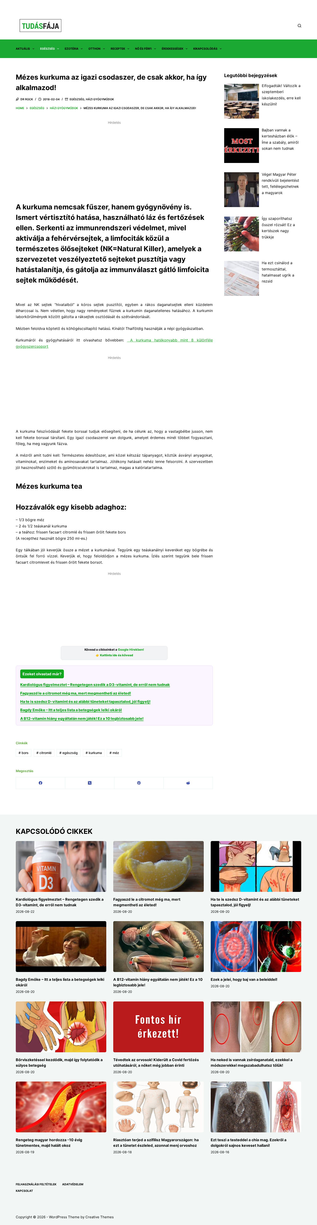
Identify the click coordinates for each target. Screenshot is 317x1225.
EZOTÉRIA (71, 48)
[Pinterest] (139, 783)
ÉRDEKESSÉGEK (172, 48)
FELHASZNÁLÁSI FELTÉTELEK (36, 1184)
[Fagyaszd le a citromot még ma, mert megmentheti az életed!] (158, 866)
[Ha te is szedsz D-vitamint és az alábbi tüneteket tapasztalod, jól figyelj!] (256, 866)
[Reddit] (188, 783)
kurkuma (94, 753)
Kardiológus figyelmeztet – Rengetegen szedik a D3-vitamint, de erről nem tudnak (95, 684)
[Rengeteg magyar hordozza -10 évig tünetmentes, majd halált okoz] (61, 1107)
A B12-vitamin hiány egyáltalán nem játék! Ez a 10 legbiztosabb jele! (81, 718)
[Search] (299, 25)
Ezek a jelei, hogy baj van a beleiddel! (244, 979)
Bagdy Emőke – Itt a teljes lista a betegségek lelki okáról (71, 710)
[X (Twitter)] (89, 783)
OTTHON (94, 48)
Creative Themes (99, 1217)
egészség (68, 753)
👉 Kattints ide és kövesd (114, 655)
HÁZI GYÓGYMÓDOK (100, 99)
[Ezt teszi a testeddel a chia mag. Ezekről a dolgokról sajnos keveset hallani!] (256, 1107)
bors (24, 753)
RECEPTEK (118, 48)
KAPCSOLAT (24, 1191)
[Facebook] (40, 783)
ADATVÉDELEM (72, 1184)
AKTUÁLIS (23, 48)
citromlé (44, 753)
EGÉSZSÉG (47, 48)
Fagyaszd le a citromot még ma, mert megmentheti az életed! (75, 693)
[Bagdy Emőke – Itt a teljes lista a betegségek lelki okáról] (61, 946)
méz (114, 753)
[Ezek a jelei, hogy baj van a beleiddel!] (256, 946)
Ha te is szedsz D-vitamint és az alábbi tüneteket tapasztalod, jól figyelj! (85, 701)
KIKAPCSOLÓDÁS (205, 48)
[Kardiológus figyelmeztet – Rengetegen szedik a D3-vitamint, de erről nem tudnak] (61, 866)
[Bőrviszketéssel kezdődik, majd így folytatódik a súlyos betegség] (61, 1026)
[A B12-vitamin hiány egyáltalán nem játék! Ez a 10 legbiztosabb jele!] (158, 946)
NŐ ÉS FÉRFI (143, 48)
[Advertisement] (114, 158)
